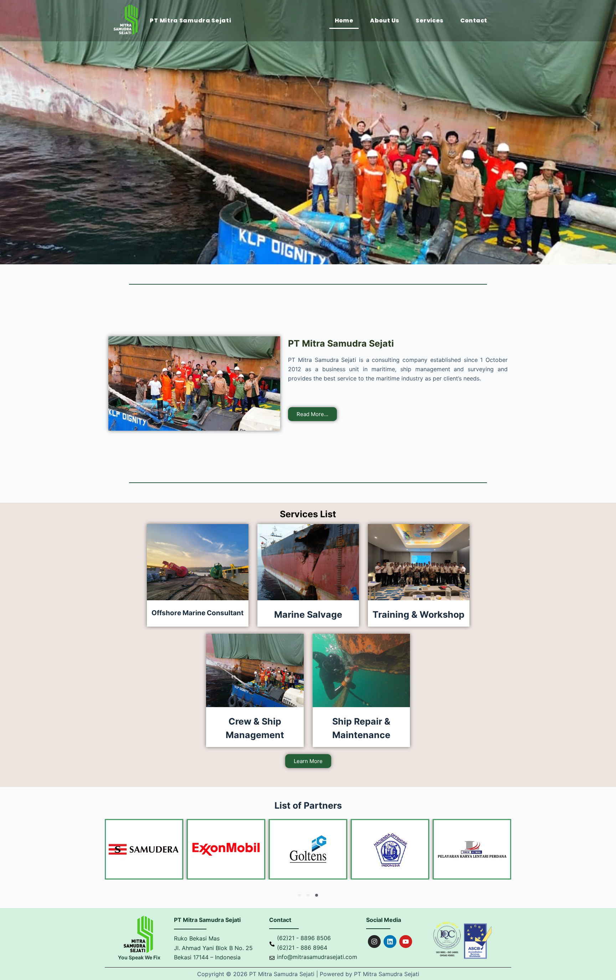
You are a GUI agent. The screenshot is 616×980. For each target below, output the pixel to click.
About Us (384, 20)
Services (429, 20)
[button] (299, 895)
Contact (473, 20)
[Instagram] (374, 941)
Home (344, 20)
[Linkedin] (390, 941)
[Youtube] (405, 941)
